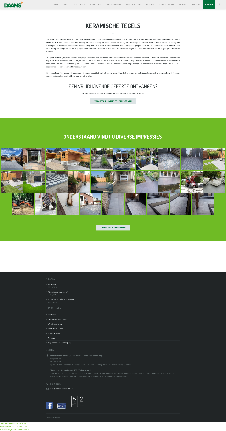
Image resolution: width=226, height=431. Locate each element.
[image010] (113, 204)
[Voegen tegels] (45, 204)
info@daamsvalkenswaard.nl (61, 389)
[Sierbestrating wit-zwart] (57, 182)
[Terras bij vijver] (169, 182)
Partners (51, 338)
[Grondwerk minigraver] (23, 204)
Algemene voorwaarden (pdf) (59, 343)
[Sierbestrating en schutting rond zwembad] (102, 182)
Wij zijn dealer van (55, 324)
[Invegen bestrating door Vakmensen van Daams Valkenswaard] (90, 204)
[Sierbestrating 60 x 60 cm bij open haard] (124, 182)
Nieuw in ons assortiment (58, 292)
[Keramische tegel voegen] (68, 204)
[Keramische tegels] (214, 182)
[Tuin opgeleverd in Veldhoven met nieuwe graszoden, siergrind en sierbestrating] (34, 182)
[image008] (158, 204)
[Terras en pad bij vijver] (147, 182)
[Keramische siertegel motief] (169, 159)
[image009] (135, 204)
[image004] (34, 159)
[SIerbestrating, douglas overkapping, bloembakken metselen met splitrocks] (79, 182)
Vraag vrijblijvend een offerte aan (113, 101)
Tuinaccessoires (54, 333)
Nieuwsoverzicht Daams (57, 319)
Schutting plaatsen (55, 328)
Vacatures (52, 284)
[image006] (180, 204)
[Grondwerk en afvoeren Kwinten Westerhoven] (192, 182)
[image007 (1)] (203, 204)
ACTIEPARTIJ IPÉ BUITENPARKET (61, 299)
